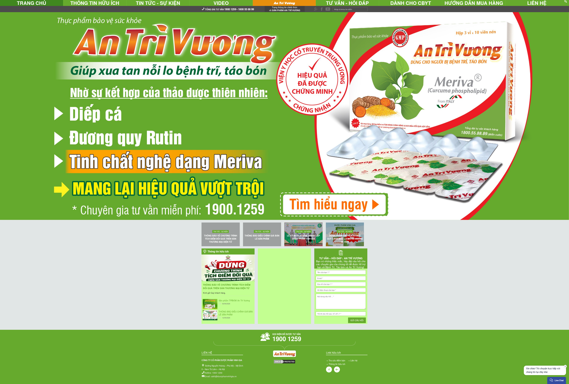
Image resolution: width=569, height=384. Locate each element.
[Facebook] (329, 369)
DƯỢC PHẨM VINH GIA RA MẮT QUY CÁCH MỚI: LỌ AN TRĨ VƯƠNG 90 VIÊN (345, 238)
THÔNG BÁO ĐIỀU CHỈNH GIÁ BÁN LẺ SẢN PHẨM (262, 237)
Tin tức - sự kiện (220, 231)
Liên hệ (353, 360)
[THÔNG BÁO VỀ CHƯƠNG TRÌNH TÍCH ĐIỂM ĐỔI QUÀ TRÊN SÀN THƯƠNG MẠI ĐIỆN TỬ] (228, 272)
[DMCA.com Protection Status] (284, 362)
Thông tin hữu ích (337, 364)
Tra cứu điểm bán (337, 360)
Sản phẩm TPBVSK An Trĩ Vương (234, 300)
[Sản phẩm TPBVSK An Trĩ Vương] (210, 304)
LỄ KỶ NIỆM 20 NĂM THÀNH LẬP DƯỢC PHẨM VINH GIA (303, 237)
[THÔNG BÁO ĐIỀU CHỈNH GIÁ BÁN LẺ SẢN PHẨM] (210, 315)
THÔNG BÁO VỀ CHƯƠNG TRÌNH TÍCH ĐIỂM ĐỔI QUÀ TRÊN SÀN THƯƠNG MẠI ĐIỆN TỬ (220, 238)
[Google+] (337, 369)
